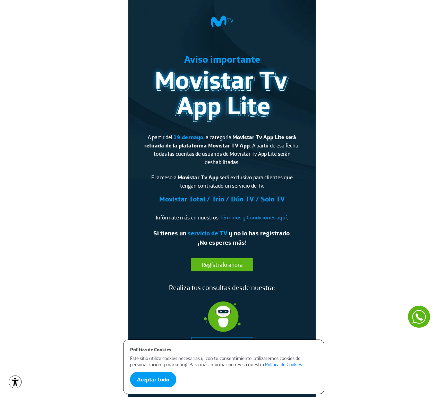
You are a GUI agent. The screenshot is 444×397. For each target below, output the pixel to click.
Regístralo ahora (222, 264)
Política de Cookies (283, 364)
